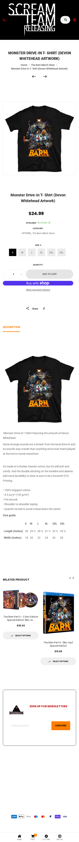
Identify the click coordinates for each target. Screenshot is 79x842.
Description (11, 327)
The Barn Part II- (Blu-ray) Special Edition (58, 644)
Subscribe (60, 725)
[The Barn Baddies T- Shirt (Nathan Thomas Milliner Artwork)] (45, 76)
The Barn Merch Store (43, 233)
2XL (51, 252)
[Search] (65, 20)
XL (41, 252)
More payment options (38, 289)
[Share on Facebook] (44, 308)
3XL (61, 252)
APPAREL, (27, 233)
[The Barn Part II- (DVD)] (36, 76)
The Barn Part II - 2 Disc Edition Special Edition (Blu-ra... (20, 618)
